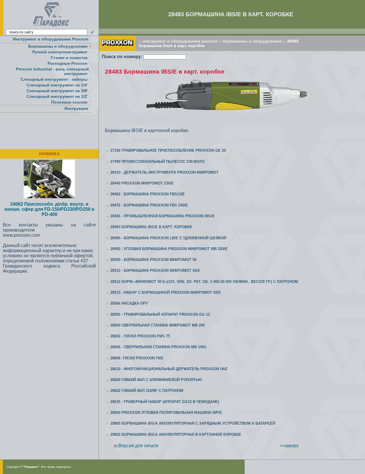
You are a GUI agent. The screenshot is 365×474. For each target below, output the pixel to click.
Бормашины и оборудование (58, 46)
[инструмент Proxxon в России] (117, 49)
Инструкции (76, 108)
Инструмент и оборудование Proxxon (50, 39)
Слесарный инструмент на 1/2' (57, 96)
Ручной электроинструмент (60, 52)
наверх (291, 445)
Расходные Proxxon (68, 63)
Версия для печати (138, 445)
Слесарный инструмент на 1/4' (57, 85)
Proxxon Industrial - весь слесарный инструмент (52, 71)
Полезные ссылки (69, 102)
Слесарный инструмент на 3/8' (57, 90)
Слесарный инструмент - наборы (54, 79)
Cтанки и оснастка (69, 57)
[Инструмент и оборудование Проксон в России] (51, 27)
